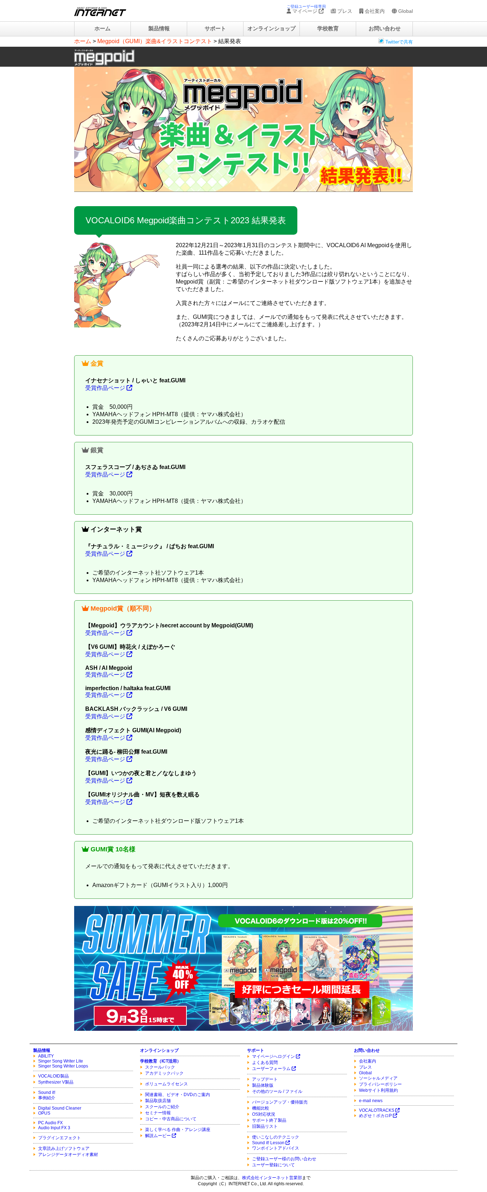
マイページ (305, 11)
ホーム (102, 28)
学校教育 (328, 28)
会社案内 (374, 11)
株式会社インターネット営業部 (272, 1177)
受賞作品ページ (106, 388)
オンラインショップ (271, 28)
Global (405, 11)
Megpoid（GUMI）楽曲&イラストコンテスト (154, 41)
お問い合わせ (385, 28)
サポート (215, 28)
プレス (344, 11)
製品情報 (159, 28)
